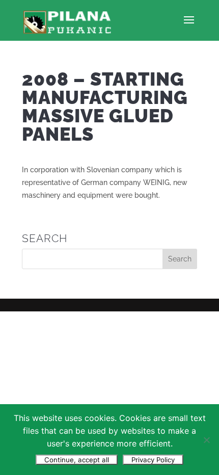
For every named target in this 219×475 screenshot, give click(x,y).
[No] (206, 440)
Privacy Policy (153, 460)
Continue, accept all (76, 460)
